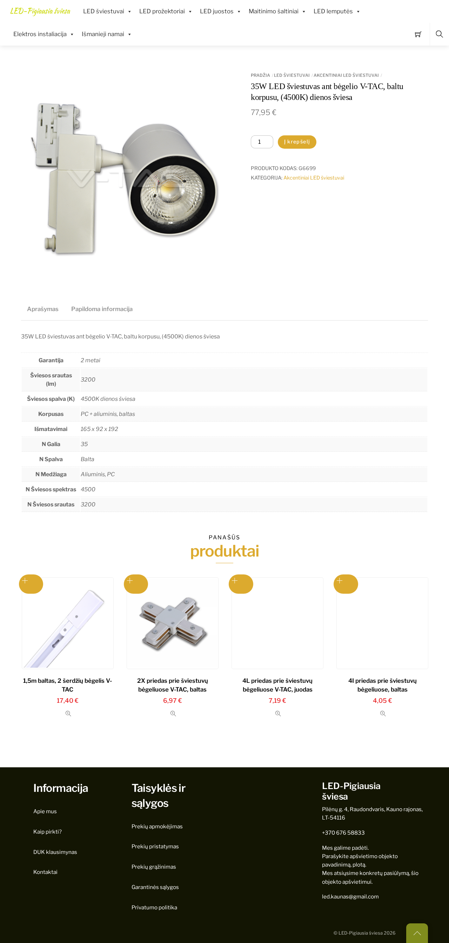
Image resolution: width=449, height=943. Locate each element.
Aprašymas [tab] (43, 308)
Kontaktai (45, 872)
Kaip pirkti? (47, 831)
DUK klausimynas (55, 852)
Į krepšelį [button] (136, 584)
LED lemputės (333, 11)
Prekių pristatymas (155, 846)
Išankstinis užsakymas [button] (31, 584)
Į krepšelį (297, 142)
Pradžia (260, 75)
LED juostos (217, 11)
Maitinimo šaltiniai (274, 11)
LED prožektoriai (162, 11)
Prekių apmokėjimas (157, 826)
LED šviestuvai (103, 11)
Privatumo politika (154, 907)
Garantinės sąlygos (155, 887)
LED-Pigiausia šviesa (361, 933)
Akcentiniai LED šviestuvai (346, 75)
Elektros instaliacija (40, 34)
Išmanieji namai (103, 34)
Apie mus (45, 811)
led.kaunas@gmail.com (350, 896)
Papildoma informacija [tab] (102, 308)
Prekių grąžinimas (154, 866)
